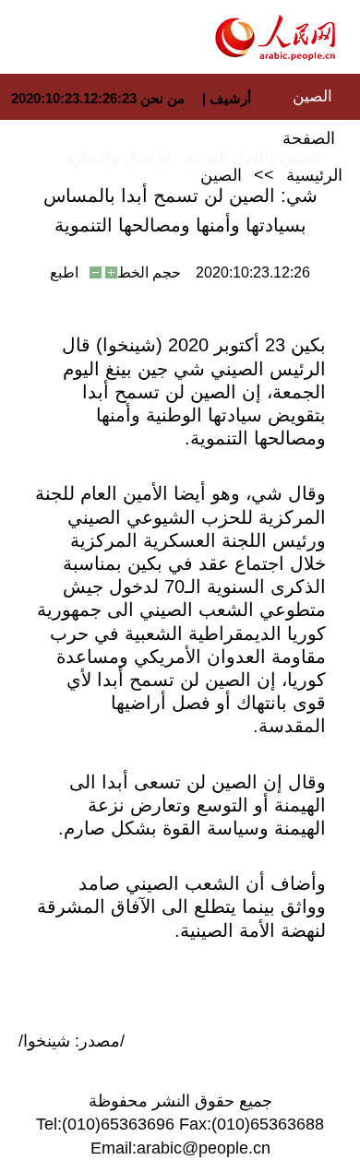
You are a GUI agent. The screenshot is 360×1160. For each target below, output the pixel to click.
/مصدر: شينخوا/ (71, 1041)
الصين (312, 96)
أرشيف (228, 98)
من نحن (162, 98)
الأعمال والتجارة (118, 158)
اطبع (64, 272)
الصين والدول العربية (253, 158)
